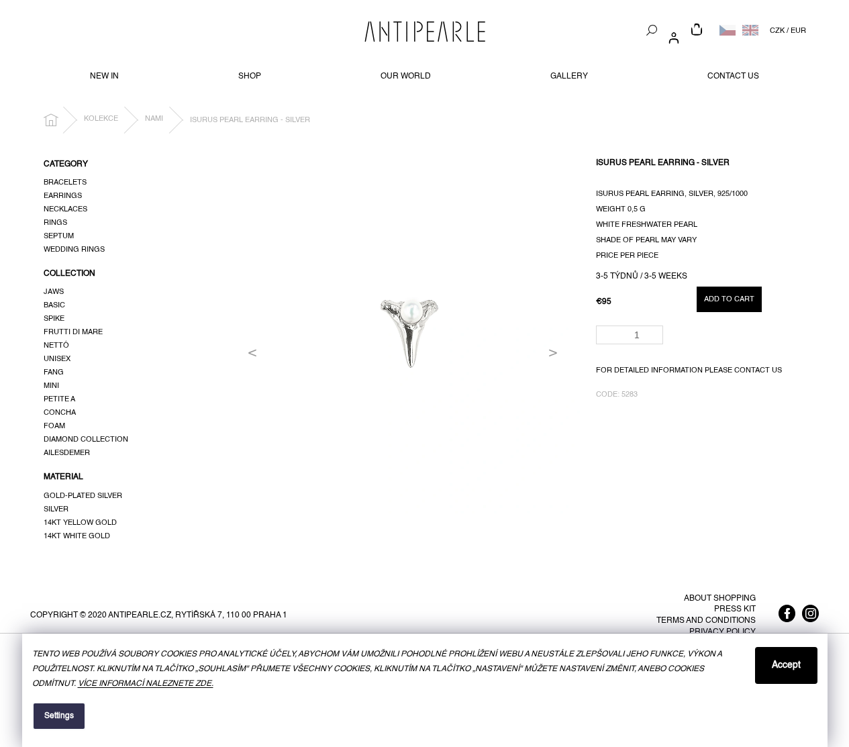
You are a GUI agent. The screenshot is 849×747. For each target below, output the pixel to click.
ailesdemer (67, 453)
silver (56, 509)
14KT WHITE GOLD (77, 536)
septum (59, 236)
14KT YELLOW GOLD (80, 522)
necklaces (65, 209)
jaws (54, 292)
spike (54, 318)
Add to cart (729, 299)
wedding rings (74, 249)
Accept (786, 665)
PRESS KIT (735, 609)
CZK (777, 31)
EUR (798, 31)
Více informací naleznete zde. (145, 684)
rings (55, 222)
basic (54, 305)
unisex (57, 359)
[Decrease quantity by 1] (655, 339)
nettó (56, 345)
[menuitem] (104, 76)
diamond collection (86, 439)
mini (51, 386)
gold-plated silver (83, 496)
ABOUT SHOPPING (720, 599)
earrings (63, 196)
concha (60, 412)
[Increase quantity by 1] (655, 330)
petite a (59, 399)
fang (54, 372)
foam (54, 426)
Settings (59, 716)
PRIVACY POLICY (722, 632)
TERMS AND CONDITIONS (706, 621)
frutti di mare (73, 332)
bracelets (65, 182)
